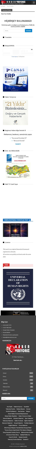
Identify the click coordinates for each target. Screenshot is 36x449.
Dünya (4, 376)
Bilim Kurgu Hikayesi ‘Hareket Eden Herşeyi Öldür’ (18, 427)
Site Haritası (21, 411)
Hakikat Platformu (25, 434)
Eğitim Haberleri (28, 420)
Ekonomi (5, 390)
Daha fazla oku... (18, 360)
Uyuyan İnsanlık (23, 437)
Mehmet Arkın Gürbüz (27, 432)
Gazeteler (26, 406)
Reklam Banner (21, 409)
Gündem (5, 380)
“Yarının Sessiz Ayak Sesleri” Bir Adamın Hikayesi (18, 430)
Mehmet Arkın (6, 386)
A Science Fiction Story (12, 434)
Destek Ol (18, 144)
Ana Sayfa (9, 406)
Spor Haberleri (29, 418)
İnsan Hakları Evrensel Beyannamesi (18, 413)
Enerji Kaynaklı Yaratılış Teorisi (11, 432)
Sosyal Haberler (18, 423)
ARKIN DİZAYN (23, 446)
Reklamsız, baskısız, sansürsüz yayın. (18, 134)
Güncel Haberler (7, 418)
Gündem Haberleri (18, 418)
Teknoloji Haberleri (8, 420)
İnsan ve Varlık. (13, 437)
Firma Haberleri (23, 425)
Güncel (4, 373)
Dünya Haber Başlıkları (11, 416)
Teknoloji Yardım (10, 409)
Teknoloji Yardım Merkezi (15, 439)
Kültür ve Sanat (19, 420)
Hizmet (28, 409)
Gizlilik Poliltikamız (11, 411)
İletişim (28, 411)
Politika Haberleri (29, 423)
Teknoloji (5, 383)
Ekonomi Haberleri (7, 423)
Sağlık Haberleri (13, 425)
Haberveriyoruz (18, 406)
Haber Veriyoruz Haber (25, 416)
